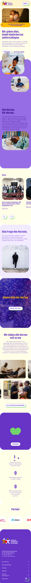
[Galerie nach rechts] (11, 217)
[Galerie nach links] (4, 217)
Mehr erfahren (19, 52)
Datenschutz (5, 579)
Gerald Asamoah (6, 568)
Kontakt (4, 577)
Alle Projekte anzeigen (15, 405)
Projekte (4, 571)
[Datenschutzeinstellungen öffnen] (26, 578)
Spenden (4, 574)
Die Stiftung (5, 565)
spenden (7, 52)
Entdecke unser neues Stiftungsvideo (16, 24)
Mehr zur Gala (15, 308)
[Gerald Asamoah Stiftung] (8, 4)
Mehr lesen (5, 208)
